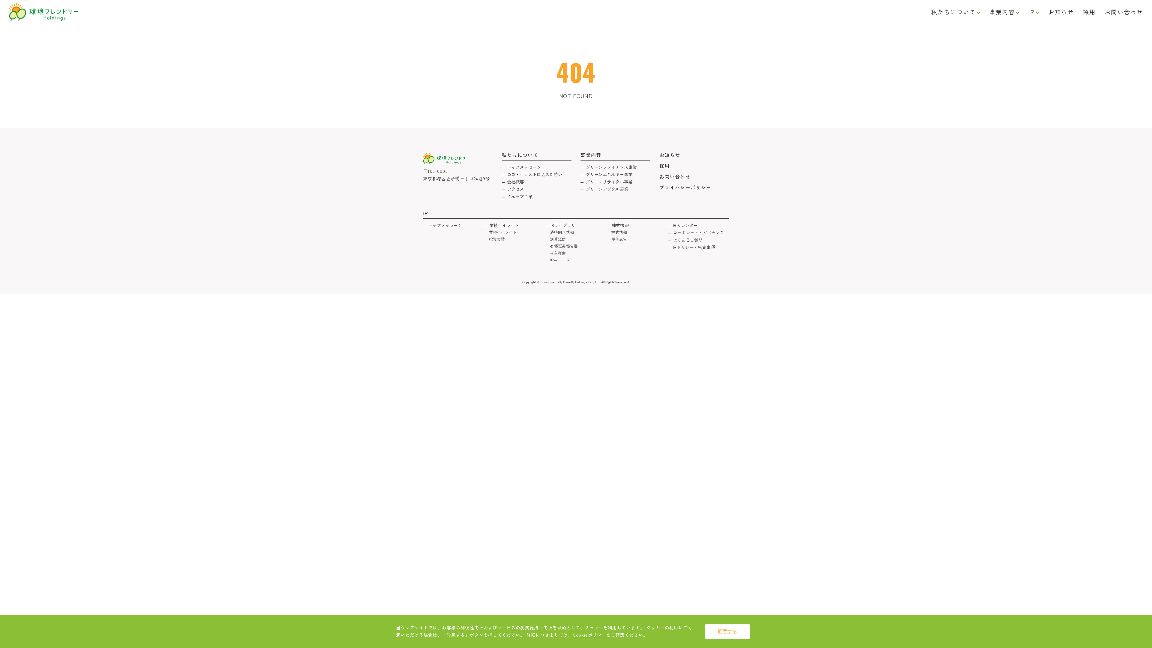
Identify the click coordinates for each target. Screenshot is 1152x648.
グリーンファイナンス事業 (611, 167)
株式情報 (620, 225)
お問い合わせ (1124, 12)
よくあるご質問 (688, 240)
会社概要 (515, 181)
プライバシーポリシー (685, 187)
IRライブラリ (562, 225)
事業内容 (1002, 12)
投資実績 (497, 239)
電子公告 (619, 239)
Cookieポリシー (590, 635)
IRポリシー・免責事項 (694, 247)
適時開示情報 (562, 232)
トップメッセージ (524, 167)
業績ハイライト (504, 225)
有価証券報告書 (564, 246)
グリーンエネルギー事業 (609, 174)
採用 (1089, 12)
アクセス (515, 189)
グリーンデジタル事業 (607, 189)
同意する (727, 631)
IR (1031, 12)
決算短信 (558, 239)
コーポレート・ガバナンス (698, 232)
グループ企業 (519, 196)
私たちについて (953, 12)
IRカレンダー (685, 225)
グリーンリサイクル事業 (609, 181)
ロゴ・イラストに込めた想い (534, 174)
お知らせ (1061, 12)
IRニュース (560, 259)
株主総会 (558, 253)
